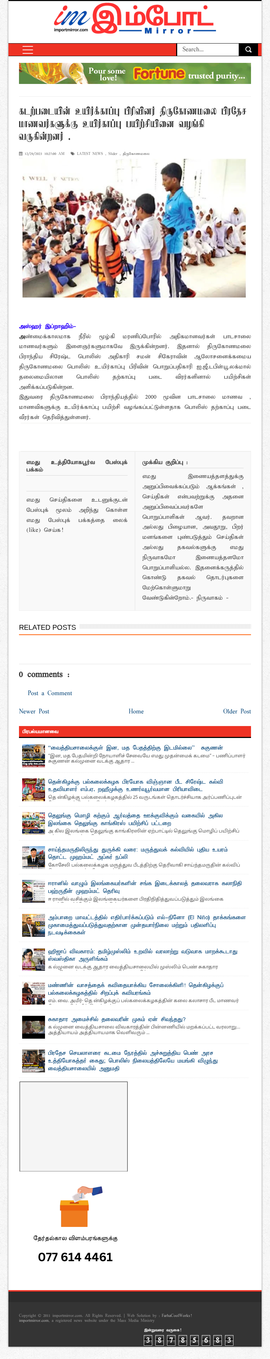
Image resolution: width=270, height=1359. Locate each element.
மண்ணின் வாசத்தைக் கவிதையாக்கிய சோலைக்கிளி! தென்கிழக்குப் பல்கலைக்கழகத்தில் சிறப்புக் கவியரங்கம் (136, 989)
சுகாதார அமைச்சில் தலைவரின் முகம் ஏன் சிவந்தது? (117, 1019)
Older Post (237, 712)
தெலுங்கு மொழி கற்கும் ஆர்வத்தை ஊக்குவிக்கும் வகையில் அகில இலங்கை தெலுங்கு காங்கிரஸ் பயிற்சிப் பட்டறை (135, 819)
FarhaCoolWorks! (177, 1315)
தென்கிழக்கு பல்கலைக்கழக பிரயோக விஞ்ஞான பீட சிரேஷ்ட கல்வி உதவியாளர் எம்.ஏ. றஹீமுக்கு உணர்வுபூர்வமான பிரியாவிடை (135, 786)
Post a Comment (50, 693)
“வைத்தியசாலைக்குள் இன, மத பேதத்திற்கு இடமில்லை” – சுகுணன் (135, 748)
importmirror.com (34, 1320)
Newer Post (34, 712)
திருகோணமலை (136, 154)
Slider (112, 154)
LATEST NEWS (90, 154)
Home (136, 712)
